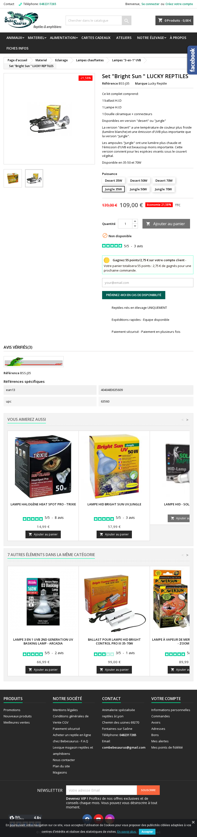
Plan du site (61, 766)
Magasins (60, 772)
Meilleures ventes (17, 722)
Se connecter (151, 4)
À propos (178, 37)
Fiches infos (17, 48)
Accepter (147, 831)
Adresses (158, 728)
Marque (141, 83)
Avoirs (155, 722)
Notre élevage (150, 37)
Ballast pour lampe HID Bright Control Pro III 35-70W (114, 641)
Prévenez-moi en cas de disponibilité (133, 295)
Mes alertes (160, 741)
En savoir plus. (126, 831)
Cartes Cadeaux (96, 37)
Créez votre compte (179, 4)
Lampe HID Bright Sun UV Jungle (114, 504)
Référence (110, 83)
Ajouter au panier (165, 223)
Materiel (36, 37)
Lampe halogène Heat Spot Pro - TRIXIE (43, 504)
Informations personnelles (170, 710)
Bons (155, 735)
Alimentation (63, 37)
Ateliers (123, 37)
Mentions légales (65, 710)
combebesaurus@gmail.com (123, 747)
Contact (9, 4)
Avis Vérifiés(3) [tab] (18, 347)
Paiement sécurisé (66, 728)
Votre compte (166, 698)
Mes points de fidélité (167, 747)
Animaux (14, 37)
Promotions (12, 710)
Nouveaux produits (18, 716)
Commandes (160, 716)
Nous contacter (64, 760)
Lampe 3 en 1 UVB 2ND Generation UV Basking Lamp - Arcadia (43, 641)
